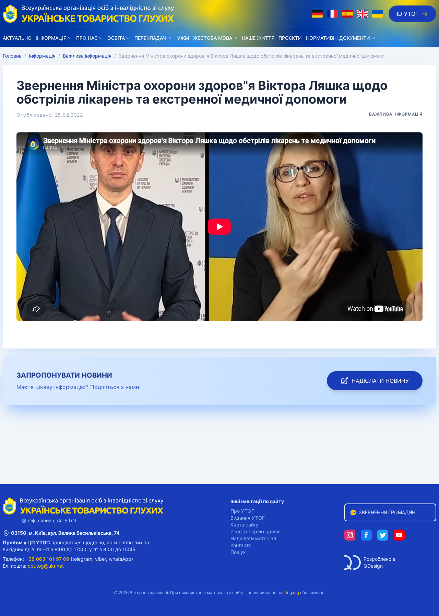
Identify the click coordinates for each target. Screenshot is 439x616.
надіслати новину (380, 380)
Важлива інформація (87, 56)
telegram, (83, 559)
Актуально (17, 38)
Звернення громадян (387, 512)
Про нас (87, 38)
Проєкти (290, 38)
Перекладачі (151, 38)
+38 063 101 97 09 (47, 559)
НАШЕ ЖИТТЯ (258, 38)
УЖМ (183, 38)
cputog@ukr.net (46, 566)
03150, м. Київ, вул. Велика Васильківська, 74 (65, 533)
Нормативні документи (338, 38)
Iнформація (51, 38)
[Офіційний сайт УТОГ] (88, 14)
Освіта (116, 38)
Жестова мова (212, 38)
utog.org (291, 592)
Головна (12, 56)
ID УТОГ (407, 13)
